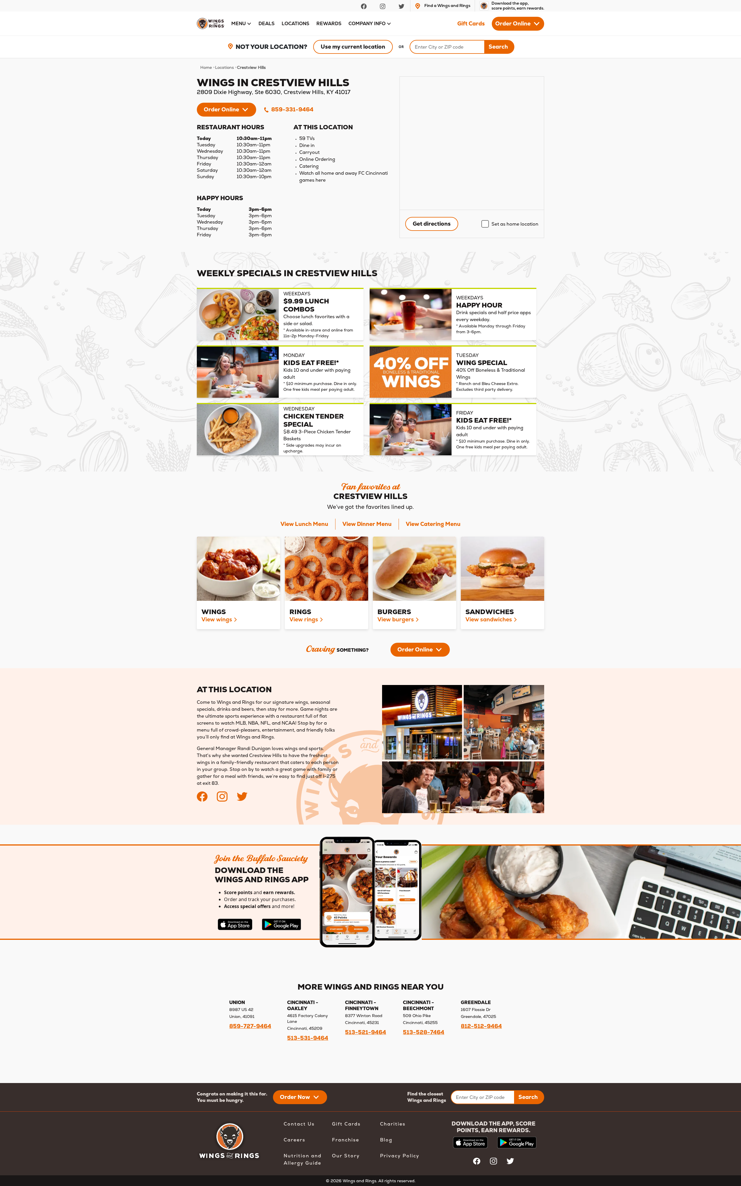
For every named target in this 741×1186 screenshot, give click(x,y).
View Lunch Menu (304, 524)
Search (498, 46)
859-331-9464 (291, 109)
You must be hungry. (220, 1100)
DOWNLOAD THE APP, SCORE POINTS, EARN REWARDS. (493, 1127)
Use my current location (353, 46)
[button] (241, 23)
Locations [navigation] (224, 67)
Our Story (346, 1156)
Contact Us (299, 1124)
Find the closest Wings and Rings (426, 1097)
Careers (294, 1140)
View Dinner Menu (367, 524)
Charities (393, 1124)
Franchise (345, 1140)
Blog (386, 1140)
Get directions (432, 223)
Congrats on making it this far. (232, 1094)
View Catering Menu (433, 524)
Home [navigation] (206, 67)
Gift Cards (471, 23)
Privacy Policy (399, 1156)
